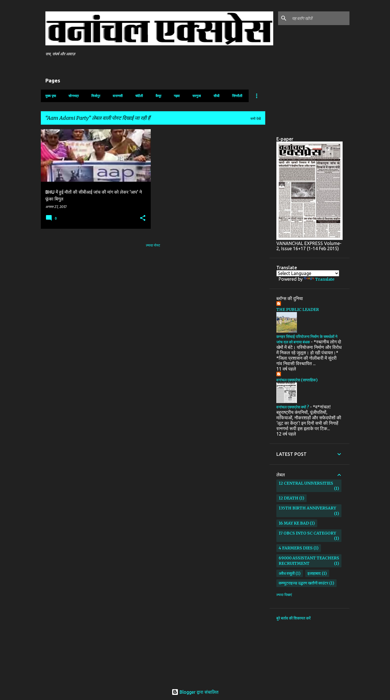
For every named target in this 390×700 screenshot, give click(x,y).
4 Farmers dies (296, 548)
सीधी (217, 96)
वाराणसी (118, 96)
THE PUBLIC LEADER (297, 309)
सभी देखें (255, 118)
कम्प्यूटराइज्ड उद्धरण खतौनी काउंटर (303, 583)
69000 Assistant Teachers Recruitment (309, 560)
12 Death (288, 498)
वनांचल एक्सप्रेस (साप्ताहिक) (297, 380)
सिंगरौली (237, 96)
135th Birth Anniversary (307, 508)
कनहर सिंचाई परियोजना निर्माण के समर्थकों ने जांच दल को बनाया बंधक (306, 339)
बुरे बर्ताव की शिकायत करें (293, 618)
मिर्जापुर (95, 96)
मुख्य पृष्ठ (50, 96)
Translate (324, 279)
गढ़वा (177, 96)
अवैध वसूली (287, 573)
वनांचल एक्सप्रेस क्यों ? (292, 407)
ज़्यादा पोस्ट (153, 245)
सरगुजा (196, 96)
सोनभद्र (74, 96)
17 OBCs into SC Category (307, 533)
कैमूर (158, 96)
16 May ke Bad (294, 523)
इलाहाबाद (314, 573)
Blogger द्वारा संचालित (198, 692)
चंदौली (139, 96)
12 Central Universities (306, 483)
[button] (142, 218)
